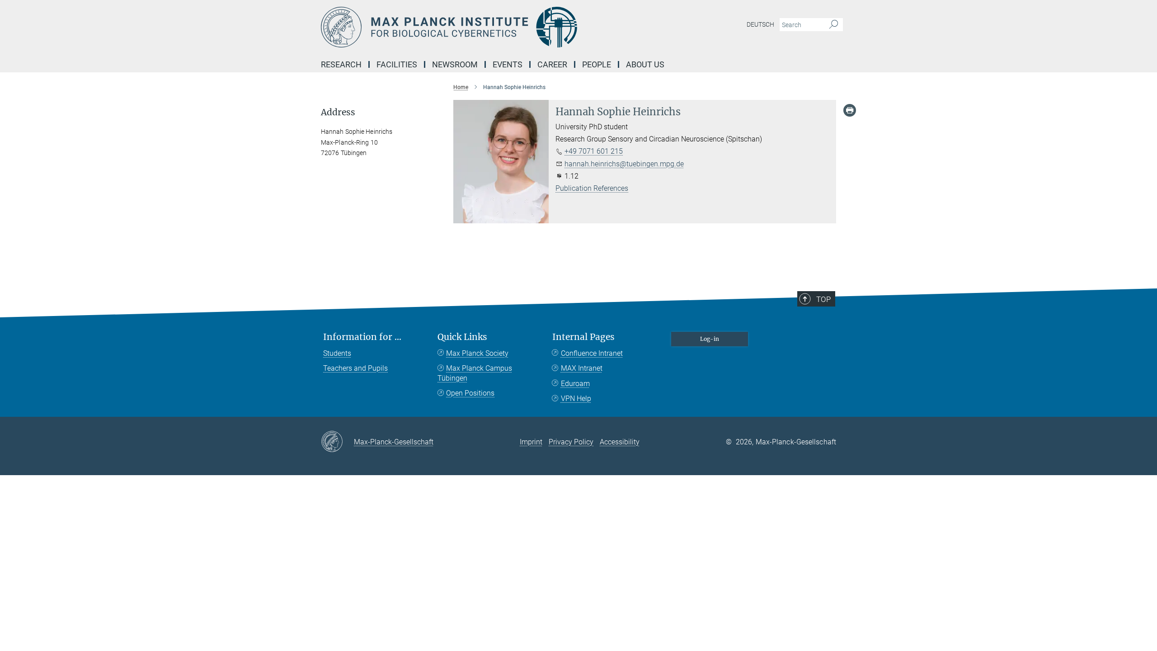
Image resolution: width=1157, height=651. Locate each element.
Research (341, 64)
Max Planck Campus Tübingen (474, 373)
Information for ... (362, 337)
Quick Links (462, 337)
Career (552, 64)
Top (823, 299)
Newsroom (455, 64)
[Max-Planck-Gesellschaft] (337, 442)
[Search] (833, 25)
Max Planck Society (477, 353)
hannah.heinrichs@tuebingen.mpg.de (624, 164)
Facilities (396, 64)
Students (337, 353)
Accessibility (620, 442)
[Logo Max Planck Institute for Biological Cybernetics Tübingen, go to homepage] (490, 27)
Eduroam (575, 383)
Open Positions (470, 393)
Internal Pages (583, 337)
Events (507, 64)
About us (645, 64)
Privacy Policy (571, 442)
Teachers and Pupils (355, 368)
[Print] (849, 110)
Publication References (591, 188)
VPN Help (576, 398)
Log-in (709, 338)
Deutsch (760, 24)
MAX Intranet (581, 368)
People (596, 64)
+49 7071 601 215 (593, 151)
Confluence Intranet (592, 353)
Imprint (531, 442)
